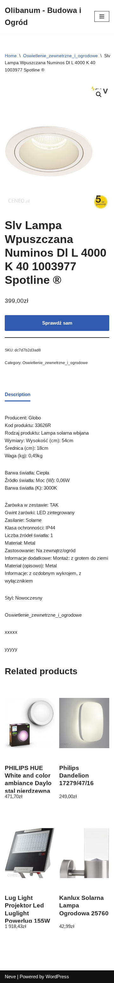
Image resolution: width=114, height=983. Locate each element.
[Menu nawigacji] (101, 16)
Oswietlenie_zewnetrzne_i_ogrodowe (60, 55)
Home (11, 55)
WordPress (57, 976)
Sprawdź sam (57, 323)
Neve (10, 976)
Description (17, 394)
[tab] (17, 394)
